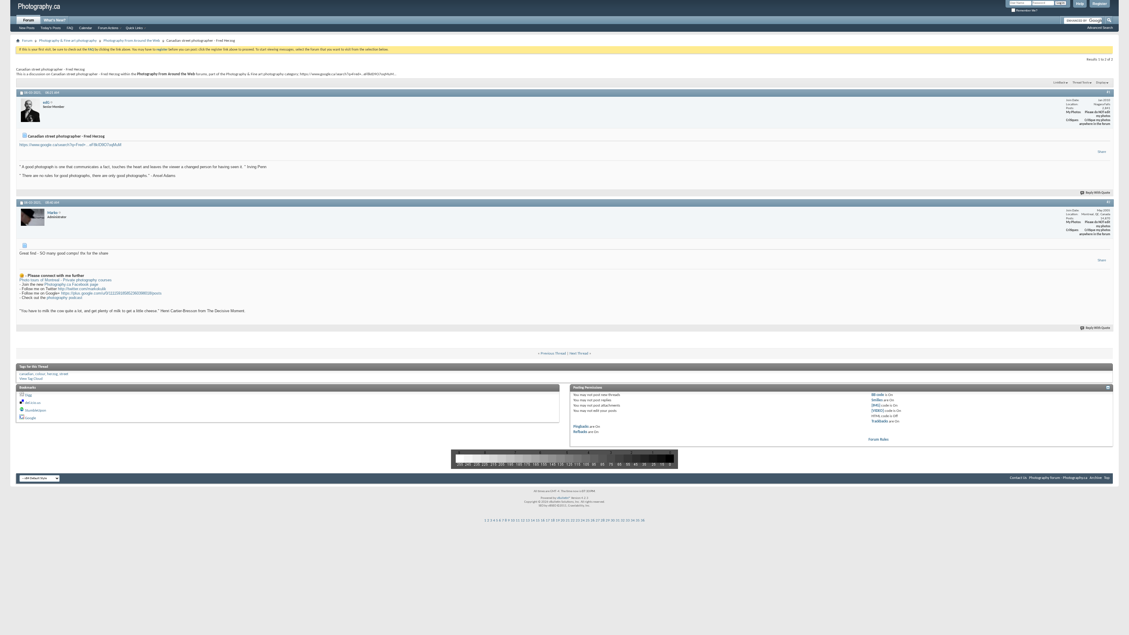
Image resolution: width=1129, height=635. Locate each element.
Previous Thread (553, 353)
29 (608, 520)
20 (563, 520)
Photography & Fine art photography (68, 41)
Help (1080, 4)
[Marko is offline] (32, 217)
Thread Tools (1081, 82)
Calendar (85, 28)
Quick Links (134, 28)
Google (30, 418)
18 (553, 520)
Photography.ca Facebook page (71, 284)
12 (523, 520)
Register (1100, 4)
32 (623, 520)
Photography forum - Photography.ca (1058, 478)
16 (543, 520)
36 (643, 520)
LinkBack (1059, 82)
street (63, 374)
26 (593, 520)
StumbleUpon (35, 410)
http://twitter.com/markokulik (82, 289)
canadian (26, 374)
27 (598, 520)
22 (573, 520)
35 (638, 520)
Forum (28, 20)
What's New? (55, 20)
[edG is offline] (30, 110)
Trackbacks (879, 421)
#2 (1108, 202)
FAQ (70, 28)
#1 (1108, 92)
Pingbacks (581, 427)
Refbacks (580, 432)
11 (518, 520)
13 (528, 520)
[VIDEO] (877, 411)
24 (583, 520)
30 (613, 520)
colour (40, 374)
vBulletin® (563, 498)
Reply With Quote (1098, 193)
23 (578, 520)
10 (513, 520)
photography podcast (64, 297)
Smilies (877, 400)
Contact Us (1018, 478)
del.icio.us (33, 403)
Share (1102, 151)
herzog (52, 374)
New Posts (27, 28)
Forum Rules (878, 440)
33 (628, 520)
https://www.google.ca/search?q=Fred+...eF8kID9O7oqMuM (70, 145)
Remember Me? (1026, 10)
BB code (877, 395)
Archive (1096, 478)
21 (568, 520)
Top (1107, 478)
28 (603, 520)
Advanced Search (1100, 27)
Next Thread (578, 353)
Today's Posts (51, 28)
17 (548, 520)
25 (588, 520)
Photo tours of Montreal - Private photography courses (65, 280)
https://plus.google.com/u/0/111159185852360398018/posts (111, 293)
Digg (28, 395)
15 (538, 520)
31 (618, 520)
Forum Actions (108, 28)
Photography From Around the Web (131, 41)
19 (558, 520)
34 (633, 520)
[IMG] (875, 405)
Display (1101, 82)
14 (533, 520)
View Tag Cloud (31, 379)
